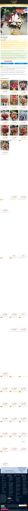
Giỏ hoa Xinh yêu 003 (4, 387)
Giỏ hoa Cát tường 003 (14, 387)
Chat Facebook (3, 507)
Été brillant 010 (14, 447)
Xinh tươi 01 (23, 106)
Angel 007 (23, 447)
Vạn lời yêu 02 (4, 151)
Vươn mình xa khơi (14, 195)
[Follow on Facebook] (8, 500)
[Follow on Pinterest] (9, 502)
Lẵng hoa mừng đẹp (3, 68)
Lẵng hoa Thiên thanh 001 (23, 328)
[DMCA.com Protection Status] (9, 498)
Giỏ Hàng (3, 489)
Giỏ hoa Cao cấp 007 (23, 91)
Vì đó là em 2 (23, 195)
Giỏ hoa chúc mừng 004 (5, 417)
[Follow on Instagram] (9, 500)
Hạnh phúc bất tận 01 (14, 106)
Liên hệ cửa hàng (4, 491)
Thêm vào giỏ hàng (8, 61)
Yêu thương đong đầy (23, 313)
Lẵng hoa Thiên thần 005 (5, 432)
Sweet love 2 (4, 372)
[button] (10, 4)
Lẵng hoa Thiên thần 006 (23, 417)
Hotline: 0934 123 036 (4, 509)
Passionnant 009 (5, 106)
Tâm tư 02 (14, 136)
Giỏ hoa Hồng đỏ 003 (14, 91)
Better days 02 (23, 121)
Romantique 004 (14, 121)
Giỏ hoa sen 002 (14, 417)
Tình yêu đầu (4, 209)
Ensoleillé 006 (23, 432)
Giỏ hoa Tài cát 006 (4, 402)
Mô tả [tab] (2, 66)
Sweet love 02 (23, 136)
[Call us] (8, 502)
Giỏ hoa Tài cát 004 (14, 402)
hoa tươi (3, 497)
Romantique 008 (5, 447)
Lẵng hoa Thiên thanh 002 (14, 328)
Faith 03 (5, 121)
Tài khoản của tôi (4, 492)
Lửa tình (5, 313)
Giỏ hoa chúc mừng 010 (23, 387)
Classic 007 (14, 432)
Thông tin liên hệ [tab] (5, 66)
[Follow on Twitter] (10, 500)
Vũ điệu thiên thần (14, 313)
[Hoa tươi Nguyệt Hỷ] (14, 2)
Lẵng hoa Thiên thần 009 (23, 402)
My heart (5, 136)
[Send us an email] (12, 500)
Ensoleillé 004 (4, 462)
